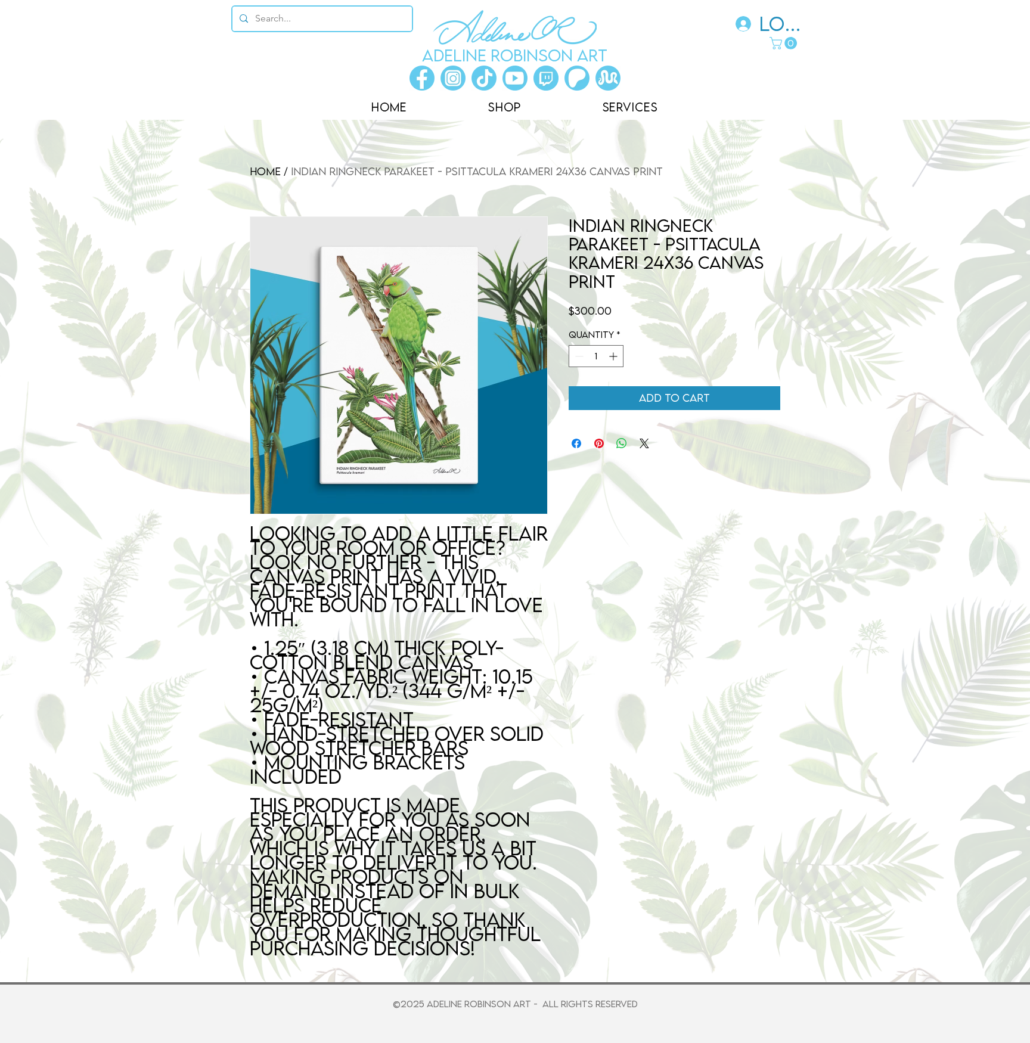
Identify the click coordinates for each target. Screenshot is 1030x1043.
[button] (785, 43)
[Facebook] (422, 78)
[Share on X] (644, 443)
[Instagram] (453, 78)
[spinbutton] (596, 356)
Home (265, 171)
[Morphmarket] (608, 78)
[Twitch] (546, 78)
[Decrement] (577, 356)
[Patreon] (577, 78)
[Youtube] (515, 78)
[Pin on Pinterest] (599, 443)
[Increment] (614, 356)
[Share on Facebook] (576, 443)
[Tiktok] (484, 78)
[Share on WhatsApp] (622, 443)
